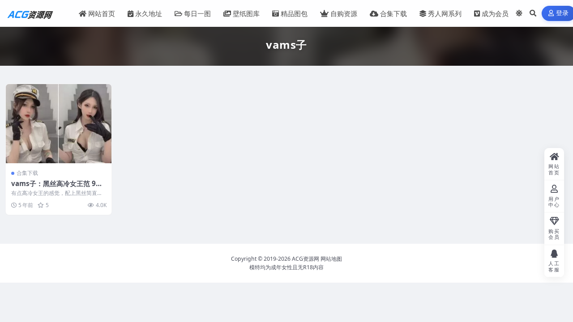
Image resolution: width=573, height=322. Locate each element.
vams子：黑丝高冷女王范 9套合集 (57, 188)
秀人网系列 (445, 13)
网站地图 (331, 259)
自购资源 (343, 13)
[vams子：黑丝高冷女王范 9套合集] (58, 123)
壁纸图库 (246, 13)
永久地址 (148, 13)
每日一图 (197, 13)
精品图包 (294, 13)
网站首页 (101, 13)
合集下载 (393, 13)
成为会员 (495, 13)
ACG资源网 (305, 259)
